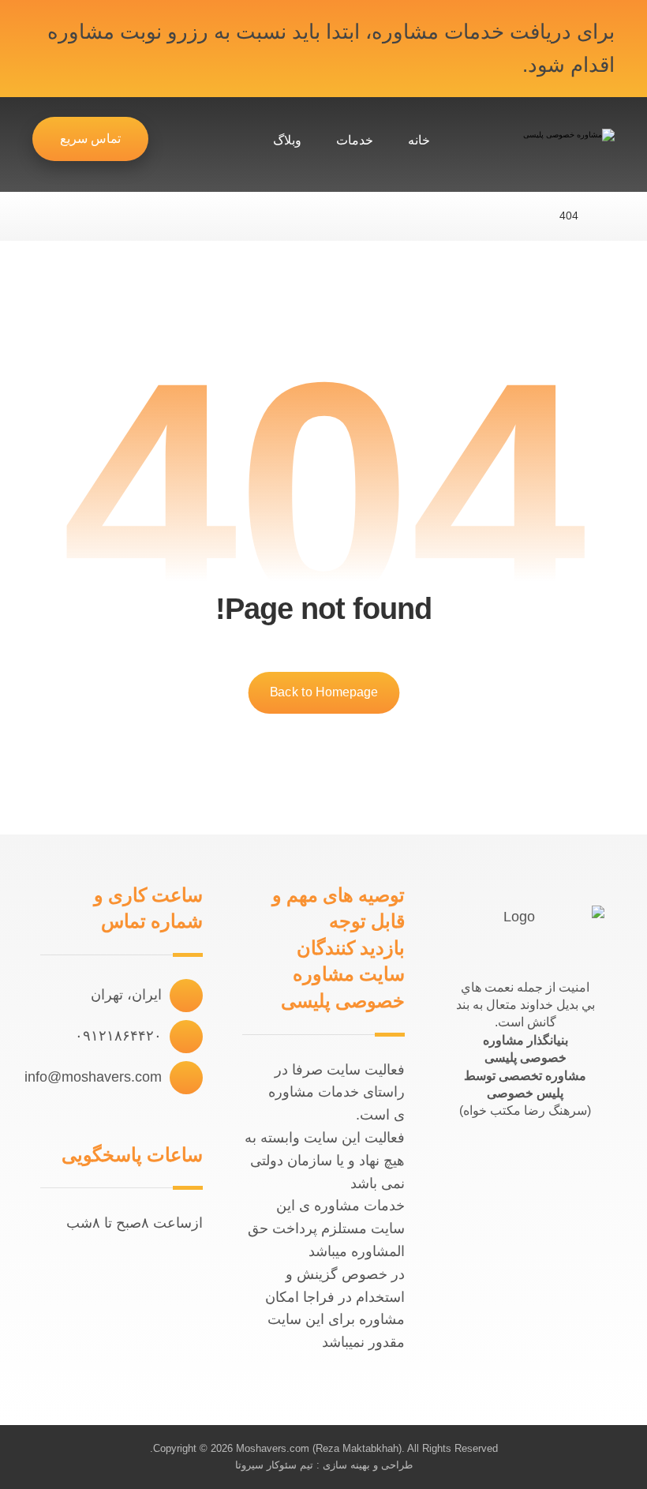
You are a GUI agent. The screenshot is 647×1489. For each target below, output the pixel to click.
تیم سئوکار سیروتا (274, 1465)
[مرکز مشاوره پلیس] (540, 148)
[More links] (228, 141)
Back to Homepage (323, 692)
